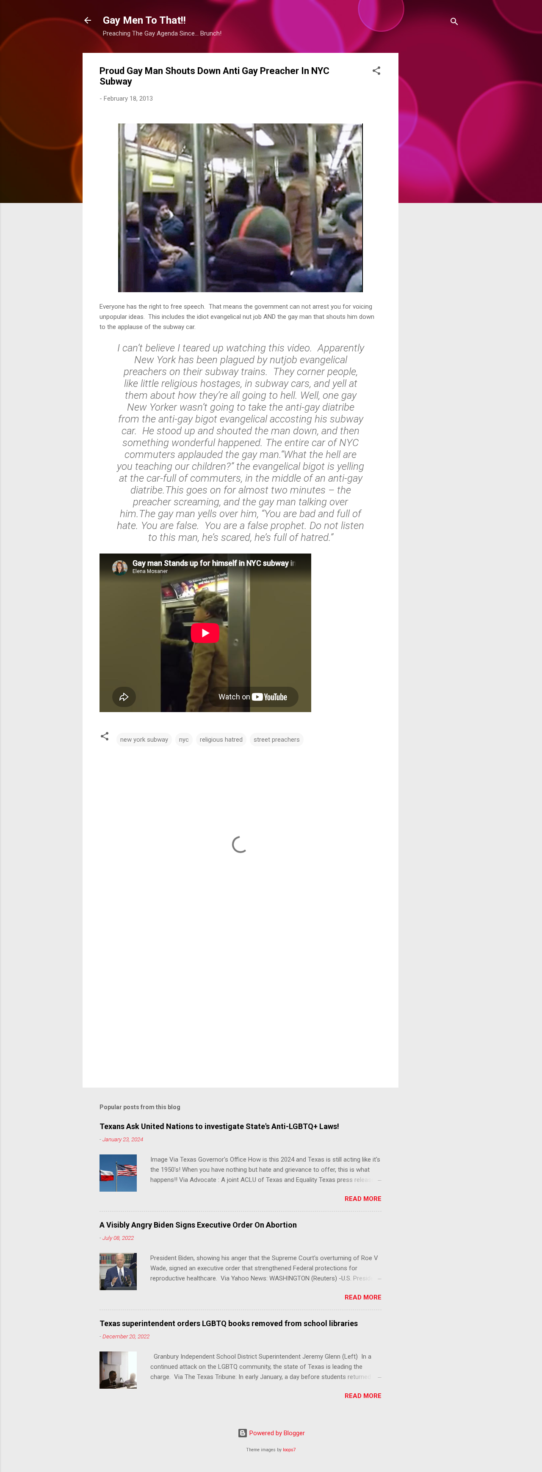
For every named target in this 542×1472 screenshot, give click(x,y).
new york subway (144, 739)
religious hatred (221, 739)
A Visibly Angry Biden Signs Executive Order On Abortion (198, 1224)
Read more (363, 1199)
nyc (184, 739)
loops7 (289, 1450)
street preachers (277, 739)
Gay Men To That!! (144, 20)
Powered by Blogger (276, 1433)
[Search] (454, 23)
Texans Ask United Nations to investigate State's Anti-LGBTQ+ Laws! (219, 1126)
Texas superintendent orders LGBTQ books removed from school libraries (229, 1323)
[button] (376, 72)
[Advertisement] (432, 180)
